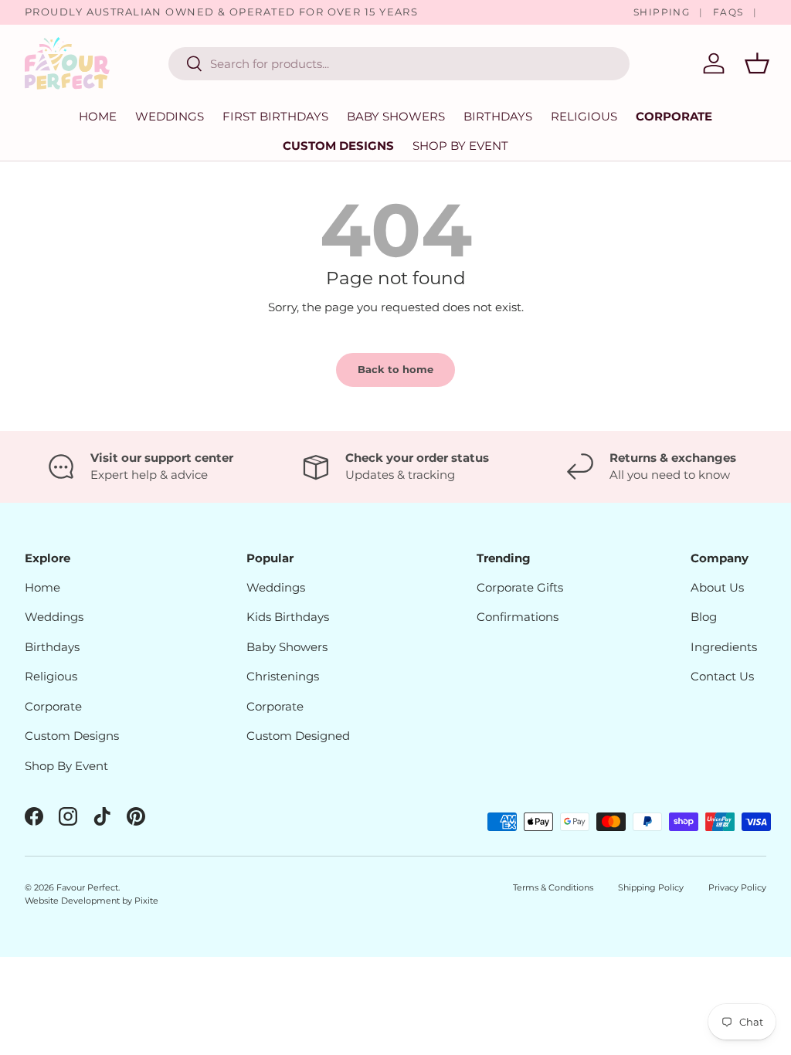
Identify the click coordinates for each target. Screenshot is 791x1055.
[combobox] (399, 63)
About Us (717, 587)
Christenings (282, 676)
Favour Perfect (87, 887)
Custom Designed (298, 735)
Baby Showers (287, 646)
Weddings (54, 616)
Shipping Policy (651, 887)
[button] (757, 63)
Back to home (395, 369)
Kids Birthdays (287, 616)
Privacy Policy (737, 887)
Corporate (674, 116)
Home (98, 116)
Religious (51, 676)
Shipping (662, 12)
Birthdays (52, 646)
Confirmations (517, 616)
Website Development (73, 900)
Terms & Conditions (553, 887)
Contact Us (722, 676)
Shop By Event (66, 765)
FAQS (728, 12)
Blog (704, 616)
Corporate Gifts (520, 587)
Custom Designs (338, 145)
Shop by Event (460, 145)
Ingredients (724, 646)
